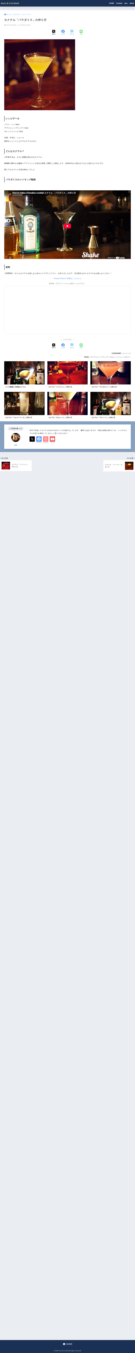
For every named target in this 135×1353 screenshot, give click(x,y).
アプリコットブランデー (100, 357)
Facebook (39, 442)
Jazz (126, 3)
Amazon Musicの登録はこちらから (67, 278)
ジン (129, 357)
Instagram (45, 442)
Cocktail (119, 3)
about (132, 3)
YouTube (52, 442)
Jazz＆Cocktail (10, 3)
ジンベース (126, 353)
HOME (111, 3)
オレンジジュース (118, 357)
